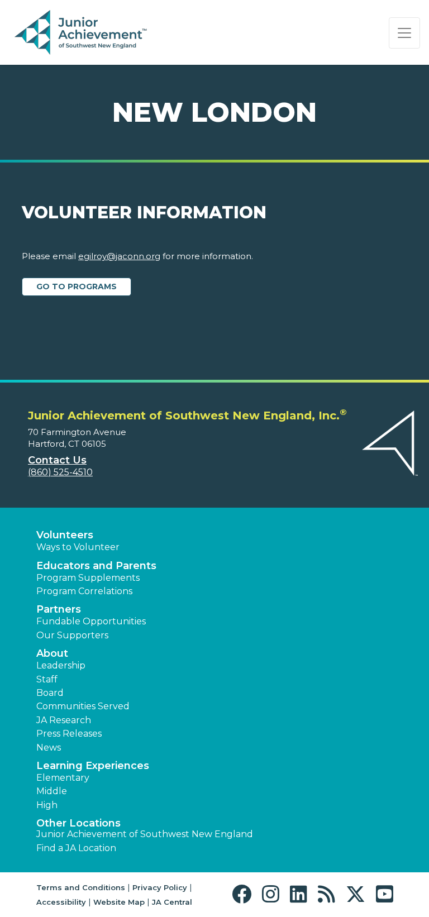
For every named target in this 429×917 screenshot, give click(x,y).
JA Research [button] (63, 720)
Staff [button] (47, 679)
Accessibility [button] (61, 901)
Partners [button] (58, 609)
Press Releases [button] (69, 733)
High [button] (47, 805)
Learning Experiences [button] (92, 766)
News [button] (48, 747)
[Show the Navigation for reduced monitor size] (404, 33)
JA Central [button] (172, 901)
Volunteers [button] (64, 535)
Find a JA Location (76, 848)
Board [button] (50, 692)
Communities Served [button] (83, 706)
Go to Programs (76, 286)
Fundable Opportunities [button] (91, 621)
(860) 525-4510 (60, 472)
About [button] (52, 653)
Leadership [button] (60, 665)
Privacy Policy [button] (159, 887)
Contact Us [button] (57, 460)
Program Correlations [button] (84, 591)
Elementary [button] (62, 777)
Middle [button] (51, 791)
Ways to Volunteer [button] (78, 547)
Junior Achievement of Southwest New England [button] (144, 834)
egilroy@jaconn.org (119, 256)
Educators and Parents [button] (96, 566)
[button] (244, 894)
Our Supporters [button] (72, 635)
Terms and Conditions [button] (80, 887)
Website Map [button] (119, 901)
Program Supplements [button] (88, 577)
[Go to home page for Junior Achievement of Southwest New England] (82, 33)
